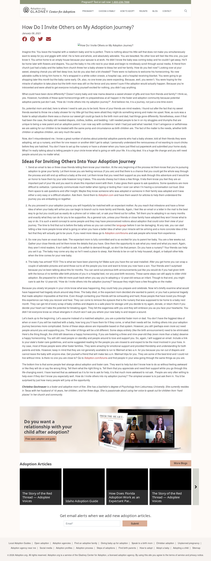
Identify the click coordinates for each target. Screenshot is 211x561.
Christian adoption (165, 543)
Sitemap (196, 547)
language (121, 225)
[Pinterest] (34, 40)
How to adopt (127, 11)
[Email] (49, 40)
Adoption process (84, 547)
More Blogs (180, 463)
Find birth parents (127, 547)
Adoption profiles (64, 547)
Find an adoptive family (85, 543)
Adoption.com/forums (116, 233)
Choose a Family (107, 11)
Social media (46, 547)
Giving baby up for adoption (114, 543)
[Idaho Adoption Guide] (84, 485)
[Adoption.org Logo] (49, 10)
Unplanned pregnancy (188, 543)
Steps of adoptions (106, 547)
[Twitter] (42, 40)
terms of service (177, 555)
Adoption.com (106, 195)
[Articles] (196, 486)
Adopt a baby (162, 547)
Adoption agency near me (23, 547)
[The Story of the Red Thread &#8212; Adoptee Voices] (40, 485)
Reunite (143, 11)
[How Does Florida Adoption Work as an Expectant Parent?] (127, 485)
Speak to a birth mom (142, 543)
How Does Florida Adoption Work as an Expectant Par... (124, 497)
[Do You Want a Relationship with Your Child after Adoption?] (105, 429)
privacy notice (196, 555)
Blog (155, 11)
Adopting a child (181, 547)
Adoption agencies (62, 543)
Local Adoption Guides (20, 543)
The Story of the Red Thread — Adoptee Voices (37, 497)
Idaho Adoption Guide (81, 501)
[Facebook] (26, 40)
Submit (135, 523)
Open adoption (41, 543)
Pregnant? (88, 11)
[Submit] (186, 10)
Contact (166, 11)
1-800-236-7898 (120, 2)
